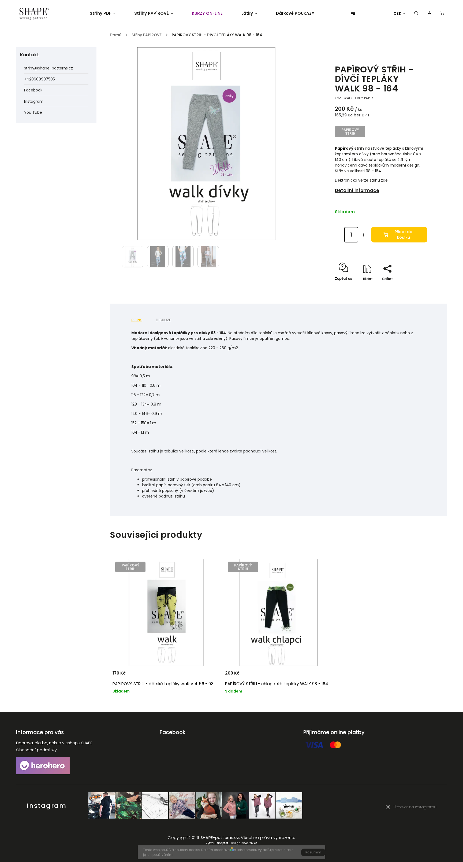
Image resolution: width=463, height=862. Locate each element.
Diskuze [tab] (163, 320)
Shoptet (222, 843)
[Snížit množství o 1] (338, 235)
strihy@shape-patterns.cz (48, 68)
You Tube (33, 112)
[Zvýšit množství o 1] (363, 235)
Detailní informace (357, 190)
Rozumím (313, 852)
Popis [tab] (136, 320)
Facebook (33, 90)
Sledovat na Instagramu (414, 807)
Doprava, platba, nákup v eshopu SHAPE (54, 743)
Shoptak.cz (249, 843)
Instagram (33, 101)
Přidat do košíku (403, 234)
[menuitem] (107, 13)
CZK (398, 13)
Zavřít (409, 288)
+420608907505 (39, 79)
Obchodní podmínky (36, 750)
